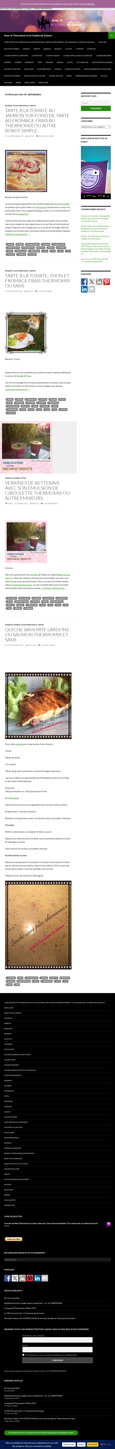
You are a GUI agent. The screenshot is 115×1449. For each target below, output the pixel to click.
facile (62, 399)
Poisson (57, 69)
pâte (20, 978)
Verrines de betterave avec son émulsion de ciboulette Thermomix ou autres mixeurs (37, 490)
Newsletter (43, 82)
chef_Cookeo (86, 226)
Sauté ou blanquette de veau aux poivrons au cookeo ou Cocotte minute (95, 218)
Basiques (47, 49)
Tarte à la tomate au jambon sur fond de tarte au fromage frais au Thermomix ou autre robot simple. (37, 120)
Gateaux (60, 62)
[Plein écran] (108, 196)
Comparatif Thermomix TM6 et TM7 (20, 1308)
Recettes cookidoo (12, 76)
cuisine (10, 244)
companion (31, 399)
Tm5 (68, 251)
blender (36, 598)
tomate (65, 203)
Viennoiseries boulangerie (86, 76)
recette (41, 248)
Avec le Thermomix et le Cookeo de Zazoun (28, 35)
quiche (19, 744)
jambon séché (13, 248)
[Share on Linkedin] (84, 289)
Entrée (20, 244)
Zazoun (30, 136)
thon (28, 375)
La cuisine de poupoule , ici (22, 584)
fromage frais (22, 214)
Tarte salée (21, 251)
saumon (10, 981)
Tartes (69, 76)
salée (35, 406)
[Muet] (104, 196)
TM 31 (45, 251)
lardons (11, 978)
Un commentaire (46, 136)
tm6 (9, 608)
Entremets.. (29, 62)
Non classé (29, 69)
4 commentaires (45, 291)
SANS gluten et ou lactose (34, 76)
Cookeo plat (37, 55)
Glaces (70, 62)
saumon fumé (24, 981)
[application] (96, 172)
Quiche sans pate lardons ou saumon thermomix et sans (37, 635)
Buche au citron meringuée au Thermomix (95, 237)
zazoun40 (31, 645)
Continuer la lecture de (17, 234)
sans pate (65, 978)
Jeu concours (82, 62)
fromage (49, 62)
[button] (95, 172)
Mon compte (30, 82)
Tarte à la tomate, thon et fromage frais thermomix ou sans (37, 281)
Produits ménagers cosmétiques (97, 69)
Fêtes (40, 62)
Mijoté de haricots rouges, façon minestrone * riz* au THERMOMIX (33, 1303)
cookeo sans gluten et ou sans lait (77, 55)
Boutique (8, 82)
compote (79, 49)
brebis (9, 399)
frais (9, 403)
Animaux (26, 49)
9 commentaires (50, 503)
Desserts (7, 62)
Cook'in (43, 399)
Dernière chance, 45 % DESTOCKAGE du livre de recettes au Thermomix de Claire (39, 1318)
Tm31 (61, 251)
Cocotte (68, 49)
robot (51, 248)
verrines (34, 574)
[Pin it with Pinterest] (106, 281)
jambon (46, 244)
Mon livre (102, 42)
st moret (61, 248)
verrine (18, 608)
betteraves (24, 598)
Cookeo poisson (53, 55)
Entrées (18, 62)
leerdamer (53, 403)
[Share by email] (91, 289)
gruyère (30, 403)
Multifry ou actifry (12, 69)
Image (10, 503)
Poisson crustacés (72, 69)
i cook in (41, 403)
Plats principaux (44, 69)
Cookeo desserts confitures (16, 55)
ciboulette (48, 598)
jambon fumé (58, 244)
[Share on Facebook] (84, 281)
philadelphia (28, 248)
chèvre (19, 399)
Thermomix (40, 207)
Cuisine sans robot (103, 55)
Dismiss (90, 4)
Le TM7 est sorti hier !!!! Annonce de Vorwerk (94, 260)
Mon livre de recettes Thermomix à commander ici (96, 251)
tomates (21, 254)
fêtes (9, 601)
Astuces (104, 76)
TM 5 (53, 251)
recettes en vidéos (11, 49)
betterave (11, 598)
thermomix (34, 251)
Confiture (91, 49)
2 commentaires (48, 645)
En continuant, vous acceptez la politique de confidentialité (51, 1355)
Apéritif (37, 49)
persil (45, 601)
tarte (55, 203)
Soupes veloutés (56, 76)
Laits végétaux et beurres (102, 62)
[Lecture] (84, 196)
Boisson (58, 49)
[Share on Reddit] (99, 281)
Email (24, 1345)
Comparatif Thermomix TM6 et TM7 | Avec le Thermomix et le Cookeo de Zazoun (96, 246)
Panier (18, 82)
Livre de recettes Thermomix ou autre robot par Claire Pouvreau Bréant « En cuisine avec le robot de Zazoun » (49, 42)
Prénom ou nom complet (33, 1335)
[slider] (94, 196)
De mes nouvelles (11, 1298)
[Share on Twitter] (91, 281)
